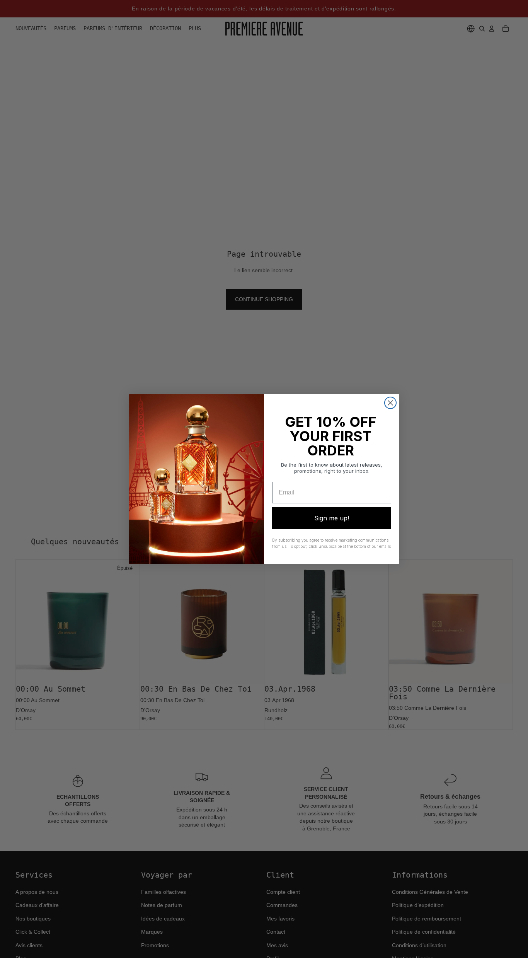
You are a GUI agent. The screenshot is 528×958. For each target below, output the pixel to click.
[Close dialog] (390, 403)
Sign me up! (331, 518)
